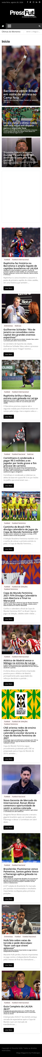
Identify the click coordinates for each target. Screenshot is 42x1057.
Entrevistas (8, 326)
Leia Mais (8, 288)
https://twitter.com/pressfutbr (30, 2)
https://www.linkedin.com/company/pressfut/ (36, 2)
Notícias (18, 326)
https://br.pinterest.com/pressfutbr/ (39, 2)
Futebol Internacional (20, 259)
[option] (33, 31)
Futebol (7, 259)
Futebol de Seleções (20, 587)
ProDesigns (36, 1053)
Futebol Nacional (18, 454)
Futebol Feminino (19, 523)
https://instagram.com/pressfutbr (33, 2)
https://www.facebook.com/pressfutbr (27, 2)
